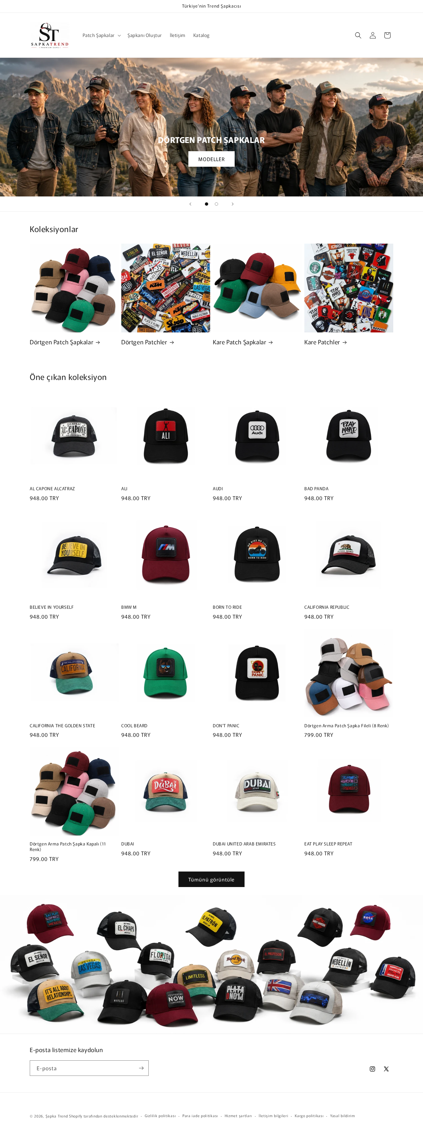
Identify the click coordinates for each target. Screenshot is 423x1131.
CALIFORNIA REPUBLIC (326, 607)
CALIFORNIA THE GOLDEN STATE (62, 726)
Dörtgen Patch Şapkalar (61, 342)
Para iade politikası (200, 1115)
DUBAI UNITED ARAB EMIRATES (244, 844)
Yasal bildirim (342, 1115)
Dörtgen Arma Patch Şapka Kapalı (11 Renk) (68, 846)
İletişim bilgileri (273, 1115)
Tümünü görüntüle (211, 879)
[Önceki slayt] (190, 204)
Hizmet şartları (238, 1115)
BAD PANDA (316, 489)
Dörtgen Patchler (144, 342)
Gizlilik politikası (160, 1115)
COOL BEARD (134, 726)
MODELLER (211, 158)
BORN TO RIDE (227, 607)
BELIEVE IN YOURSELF (52, 607)
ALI (124, 489)
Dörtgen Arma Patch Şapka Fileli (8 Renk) (346, 726)
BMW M (129, 607)
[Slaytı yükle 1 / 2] (207, 204)
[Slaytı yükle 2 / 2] (216, 204)
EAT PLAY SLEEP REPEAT (328, 844)
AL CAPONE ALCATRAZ (52, 489)
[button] (101, 35)
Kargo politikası (309, 1115)
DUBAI (127, 844)
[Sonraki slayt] (232, 204)
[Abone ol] (141, 1068)
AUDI (218, 489)
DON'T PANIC (226, 726)
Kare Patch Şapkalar (239, 342)
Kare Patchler (322, 342)
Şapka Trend (57, 1115)
